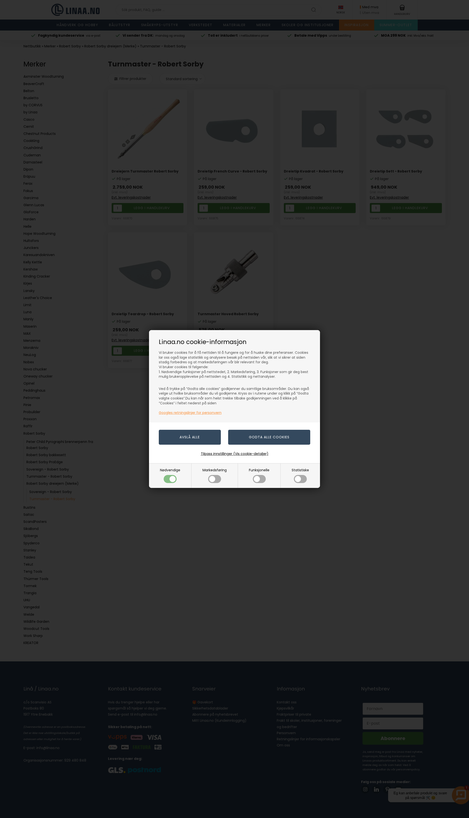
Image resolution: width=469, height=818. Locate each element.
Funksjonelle (259, 470)
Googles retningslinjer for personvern (190, 412)
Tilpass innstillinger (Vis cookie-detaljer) (234, 453)
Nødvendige (170, 470)
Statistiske (300, 470)
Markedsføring (215, 470)
